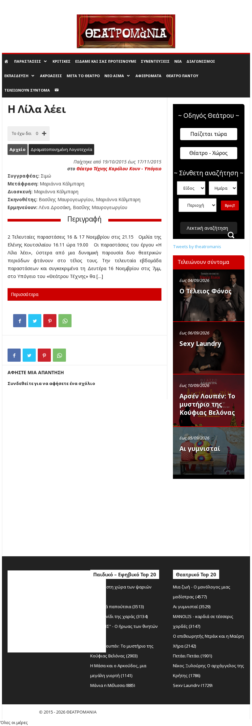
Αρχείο (18, 149)
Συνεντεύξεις (155, 61)
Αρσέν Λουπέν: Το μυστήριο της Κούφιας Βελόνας (207, 404)
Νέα (178, 61)
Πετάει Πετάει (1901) (192, 656)
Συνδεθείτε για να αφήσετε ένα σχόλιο (51, 383)
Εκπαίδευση (16, 75)
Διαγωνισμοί (200, 61)
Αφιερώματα (148, 75)
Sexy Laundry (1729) (193, 685)
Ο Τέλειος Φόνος (205, 291)
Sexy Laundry (200, 343)
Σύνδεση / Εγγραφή (19, 4)
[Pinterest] (49, 320)
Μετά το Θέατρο (83, 75)
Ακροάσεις (51, 75)
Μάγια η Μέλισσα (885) (112, 685)
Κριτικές (61, 61)
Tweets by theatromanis (197, 246)
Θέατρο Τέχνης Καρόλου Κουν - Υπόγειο (118, 168)
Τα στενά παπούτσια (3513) (117, 606)
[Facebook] (19, 320)
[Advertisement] (212, 516)
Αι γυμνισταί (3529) (192, 606)
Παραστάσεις (27, 61)
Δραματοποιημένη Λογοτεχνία (61, 149)
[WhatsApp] (65, 320)
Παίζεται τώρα (208, 134)
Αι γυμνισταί (199, 448)
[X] (34, 320)
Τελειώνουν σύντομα (27, 90)
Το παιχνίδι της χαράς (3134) (119, 616)
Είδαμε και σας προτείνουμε (105, 61)
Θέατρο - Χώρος (208, 153)
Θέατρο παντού (182, 75)
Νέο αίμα (114, 75)
